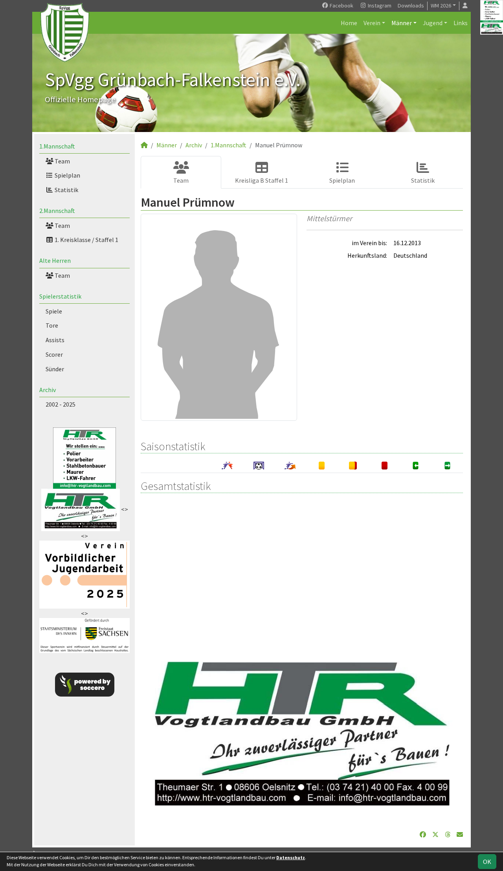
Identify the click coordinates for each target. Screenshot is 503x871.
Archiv (47, 390)
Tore (52, 325)
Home (349, 23)
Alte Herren (55, 260)
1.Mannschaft (57, 146)
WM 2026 (441, 5)
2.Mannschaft (57, 211)
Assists (55, 340)
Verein (371, 23)
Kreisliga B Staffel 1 (261, 180)
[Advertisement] (302, 570)
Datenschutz (290, 857)
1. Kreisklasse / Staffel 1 (85, 240)
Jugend (432, 23)
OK (487, 861)
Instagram (379, 5)
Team (61, 161)
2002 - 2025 (60, 404)
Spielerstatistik (60, 296)
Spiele (54, 311)
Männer (401, 23)
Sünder (55, 369)
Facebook (341, 5)
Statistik (65, 190)
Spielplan (66, 175)
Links (460, 23)
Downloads (411, 5)
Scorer (54, 354)
